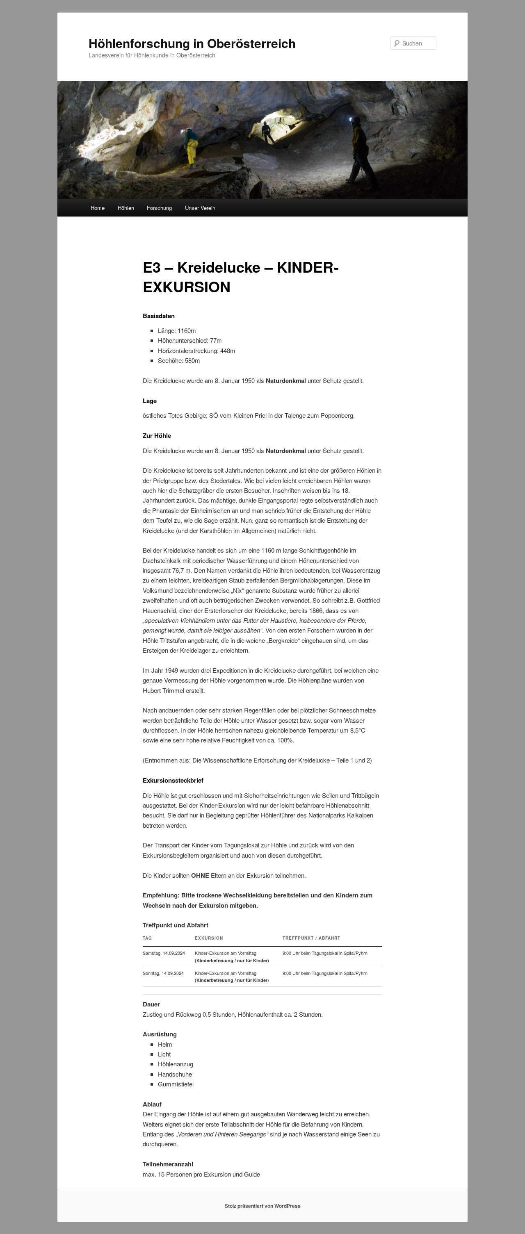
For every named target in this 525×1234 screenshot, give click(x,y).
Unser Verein (200, 208)
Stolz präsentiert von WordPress (263, 1205)
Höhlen (126, 208)
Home (98, 208)
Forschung (159, 208)
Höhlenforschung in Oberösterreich (192, 43)
